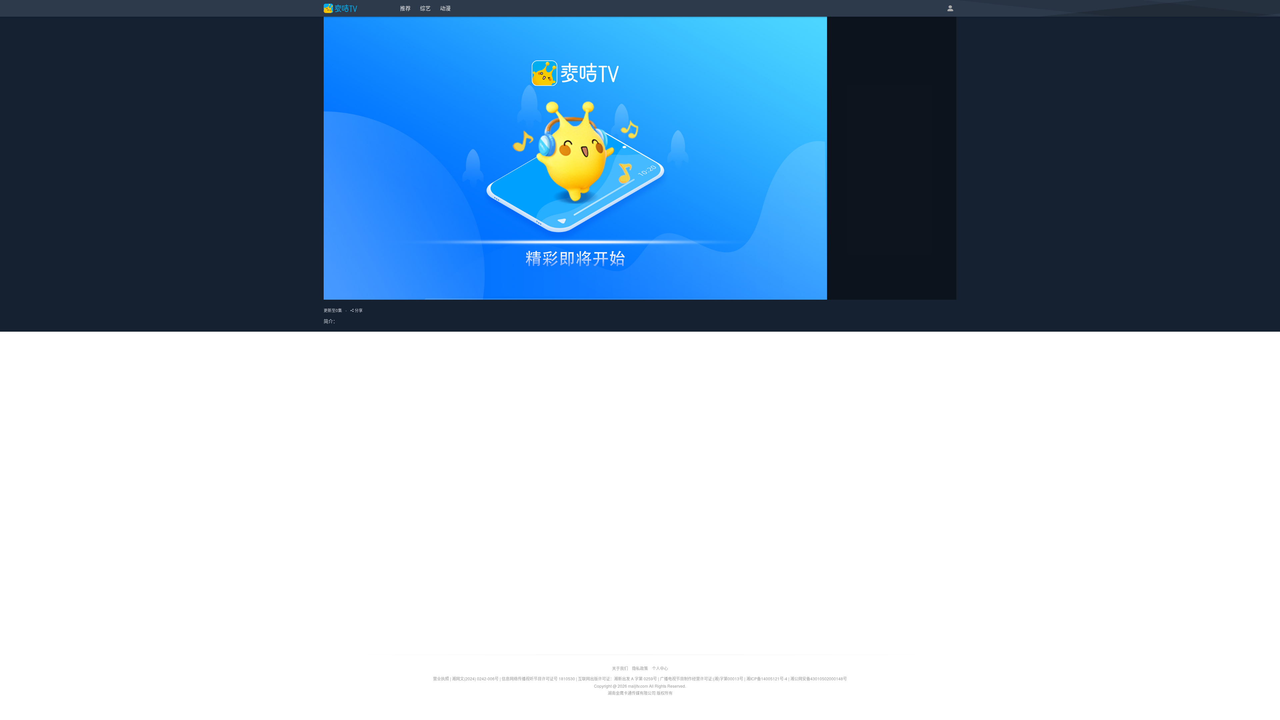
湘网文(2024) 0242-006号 (475, 678)
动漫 (445, 8)
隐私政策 (640, 668)
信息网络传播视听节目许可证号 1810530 (538, 678)
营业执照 (441, 678)
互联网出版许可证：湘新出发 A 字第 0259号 (617, 678)
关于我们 (620, 668)
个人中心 (660, 668)
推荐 (405, 8)
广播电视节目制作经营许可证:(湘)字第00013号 (701, 678)
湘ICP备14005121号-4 (766, 678)
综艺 (425, 8)
